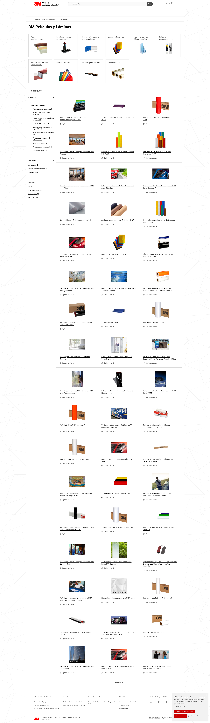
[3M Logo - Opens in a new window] (46, 4)
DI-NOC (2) (32, 187)
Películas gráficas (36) (40, 143)
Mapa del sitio (123, 708)
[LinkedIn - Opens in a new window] (150, 702)
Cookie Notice (180, 706)
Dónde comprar (124, 705)
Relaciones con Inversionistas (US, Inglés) (46, 708)
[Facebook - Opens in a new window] (166, 702)
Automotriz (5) (33, 165)
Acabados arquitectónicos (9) (43, 109)
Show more (119, 682)
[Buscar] (150, 4)
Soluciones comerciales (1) (37, 169)
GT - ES (168, 3)
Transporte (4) (33, 172)
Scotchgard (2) (33, 194)
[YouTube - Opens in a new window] (158, 702)
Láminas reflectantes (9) (41, 123)
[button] (195, 716)
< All (29, 102)
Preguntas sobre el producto (127, 702)
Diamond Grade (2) (34, 190)
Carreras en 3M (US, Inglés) (42, 705)
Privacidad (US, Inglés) (59, 717)
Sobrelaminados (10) (39, 151)
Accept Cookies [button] (180, 716)
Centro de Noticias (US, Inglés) (72, 702)
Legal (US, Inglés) (47, 717)
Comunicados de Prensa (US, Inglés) (74, 705)
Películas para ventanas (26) (42, 147)
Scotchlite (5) (33, 197)
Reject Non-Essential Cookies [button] (184, 711)
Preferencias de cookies (73, 717)
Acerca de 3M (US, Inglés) (42, 702)
